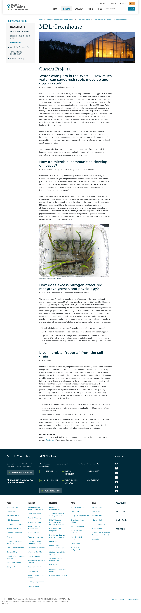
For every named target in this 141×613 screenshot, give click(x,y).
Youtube (116, 482)
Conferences (75, 543)
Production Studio (14, 562)
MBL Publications (98, 524)
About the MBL (12, 507)
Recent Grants (97, 516)
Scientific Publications (36, 548)
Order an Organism (51, 480)
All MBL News (97, 507)
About (55, 9)
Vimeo (116, 477)
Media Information (98, 528)
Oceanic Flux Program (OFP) (19, 47)
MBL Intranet (120, 511)
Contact (112, 3)
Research (65, 9)
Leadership (11, 511)
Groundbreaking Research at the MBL (36, 508)
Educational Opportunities (54, 508)
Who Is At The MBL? (93, 480)
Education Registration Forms (57, 570)
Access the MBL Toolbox (52, 491)
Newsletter (96, 511)
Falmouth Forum (76, 511)
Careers (122, 3)
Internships (53, 541)
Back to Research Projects (17, 21)
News (99, 9)
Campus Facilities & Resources (14, 542)
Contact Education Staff (58, 575)
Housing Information (69, 472)
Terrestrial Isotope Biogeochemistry (16, 53)
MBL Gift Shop (121, 502)
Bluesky (116, 473)
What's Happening (77, 507)
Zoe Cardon (50, 440)
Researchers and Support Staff (34, 527)
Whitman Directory (35, 522)
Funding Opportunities (36, 582)
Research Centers (34, 513)
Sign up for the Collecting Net (22, 472)
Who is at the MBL (35, 552)
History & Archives (14, 528)
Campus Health (12, 567)
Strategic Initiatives (35, 533)
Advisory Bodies (13, 516)
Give (132, 3)
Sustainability (12, 552)
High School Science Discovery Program (57, 536)
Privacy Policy (118, 599)
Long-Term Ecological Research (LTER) (20, 37)
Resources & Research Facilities (36, 561)
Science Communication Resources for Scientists (101, 534)
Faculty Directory (34, 518)
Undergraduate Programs (55, 530)
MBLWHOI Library (35, 556)
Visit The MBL (101, 3)
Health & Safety (34, 586)
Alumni (9, 537)
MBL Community (13, 520)
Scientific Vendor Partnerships (55, 559)
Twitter (116, 491)
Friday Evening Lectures (79, 516)
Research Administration (37, 567)
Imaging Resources (93, 471)
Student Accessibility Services (57, 553)
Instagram (116, 468)
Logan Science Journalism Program (56, 547)
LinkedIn (116, 487)
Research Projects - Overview (19, 31)
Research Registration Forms (36, 576)
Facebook (116, 464)
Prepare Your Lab (50, 471)
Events (89, 9)
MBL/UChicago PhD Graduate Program (35, 542)
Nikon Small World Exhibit (77, 521)
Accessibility (133, 599)
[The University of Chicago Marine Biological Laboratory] (18, 7)
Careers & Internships (15, 524)
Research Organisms (35, 537)
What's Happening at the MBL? (71, 481)
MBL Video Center (77, 526)
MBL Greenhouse (15, 42)
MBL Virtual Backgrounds (75, 549)
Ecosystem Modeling (17, 58)
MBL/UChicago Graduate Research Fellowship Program (56, 522)
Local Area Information (15, 547)
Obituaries (95, 539)
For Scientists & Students (76, 538)
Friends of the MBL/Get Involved (15, 557)
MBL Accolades (97, 520)
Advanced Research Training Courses (56, 515)
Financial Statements (14, 533)
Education (78, 9)
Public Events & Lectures (76, 532)
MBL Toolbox (33, 571)
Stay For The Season (123, 520)
